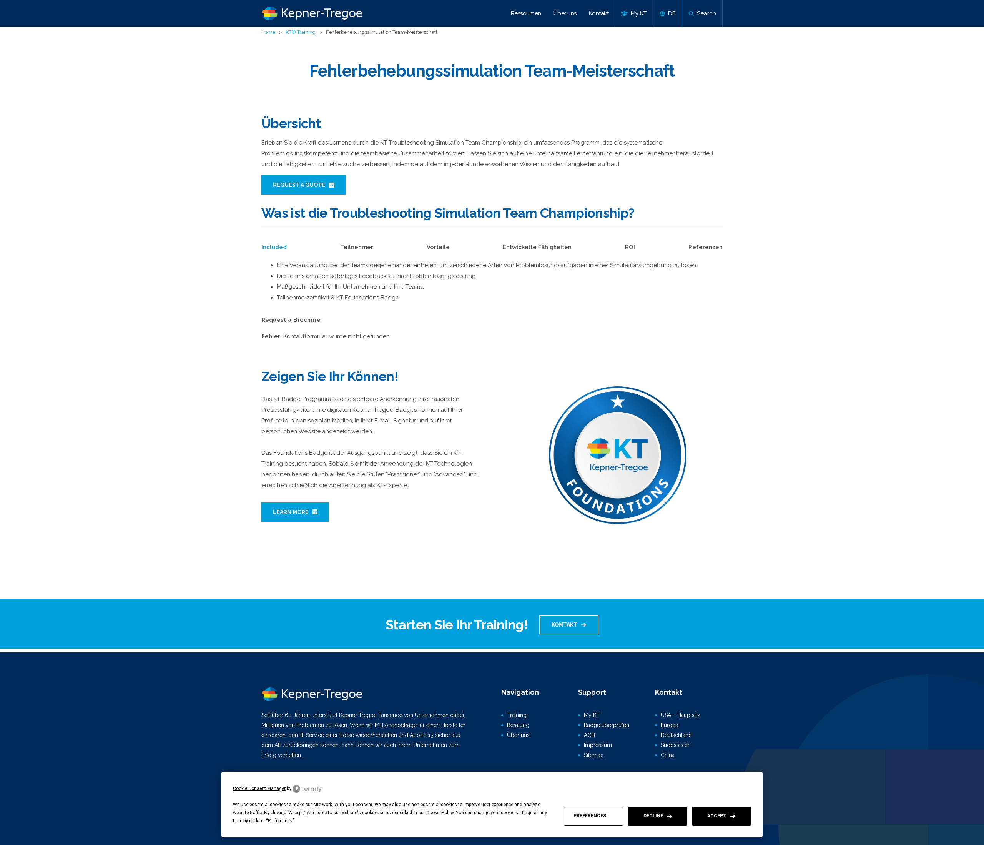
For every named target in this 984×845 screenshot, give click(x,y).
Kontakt (599, 13)
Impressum (598, 745)
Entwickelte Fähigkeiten (537, 247)
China (668, 755)
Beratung (518, 725)
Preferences (589, 815)
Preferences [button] (280, 820)
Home (268, 32)
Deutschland (676, 735)
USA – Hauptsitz (680, 715)
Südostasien (676, 745)
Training (517, 715)
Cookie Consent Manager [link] (259, 788)
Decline (653, 815)
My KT (592, 715)
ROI (630, 247)
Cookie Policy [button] (440, 812)
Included (274, 247)
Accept (716, 815)
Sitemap (594, 755)
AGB (589, 735)
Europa (669, 725)
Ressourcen (526, 13)
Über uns (565, 13)
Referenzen (705, 247)
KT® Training (301, 32)
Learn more (291, 512)
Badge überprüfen (606, 725)
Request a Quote (299, 185)
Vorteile (438, 247)
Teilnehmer (356, 247)
